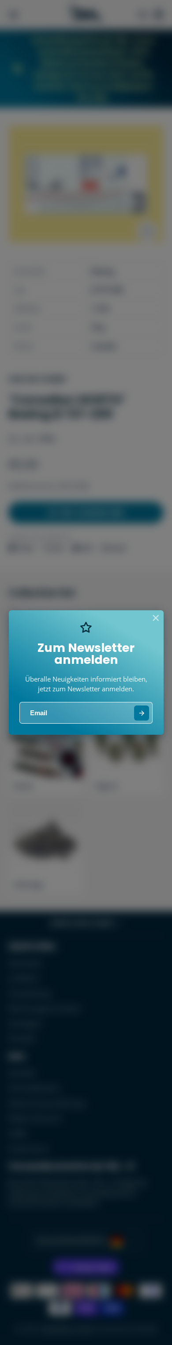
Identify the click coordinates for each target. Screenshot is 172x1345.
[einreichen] (142, 713)
